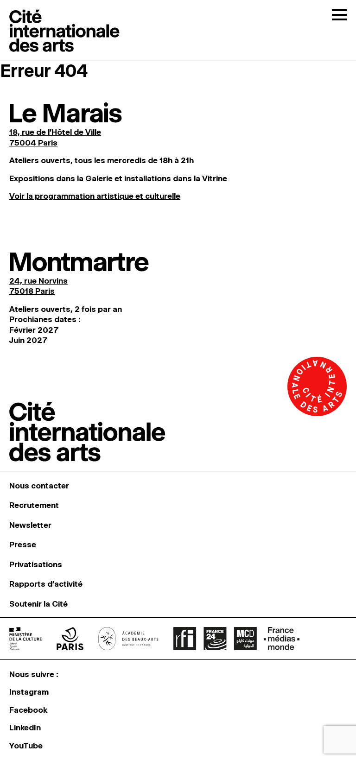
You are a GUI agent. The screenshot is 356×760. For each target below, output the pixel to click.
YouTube (26, 745)
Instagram (29, 692)
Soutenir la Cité (38, 603)
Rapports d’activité (46, 584)
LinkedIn (25, 727)
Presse (22, 544)
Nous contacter (39, 485)
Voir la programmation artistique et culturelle (94, 196)
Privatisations (35, 564)
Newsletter (30, 525)
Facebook (28, 710)
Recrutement (34, 505)
